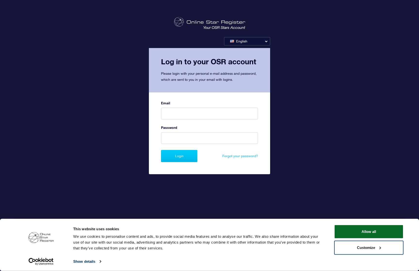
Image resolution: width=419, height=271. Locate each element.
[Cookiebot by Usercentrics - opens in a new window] (41, 261)
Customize (366, 247)
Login (179, 156)
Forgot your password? (240, 156)
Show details (84, 261)
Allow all (369, 232)
